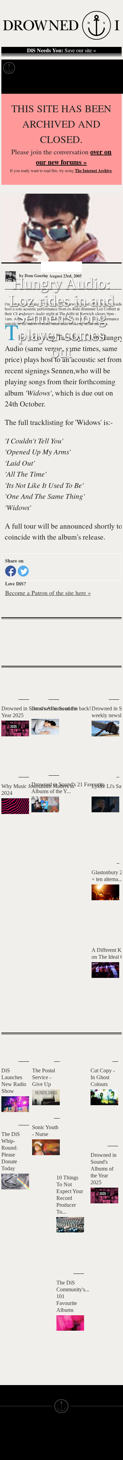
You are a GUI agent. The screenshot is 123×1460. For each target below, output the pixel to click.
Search (109, 85)
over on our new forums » (73, 157)
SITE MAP (10, 1448)
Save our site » (61, 50)
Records (31, 68)
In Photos (85, 68)
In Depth (57, 68)
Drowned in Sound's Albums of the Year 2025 (104, 1168)
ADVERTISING (75, 1448)
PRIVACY (70, 1442)
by (33, 276)
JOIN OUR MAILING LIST (45, 1439)
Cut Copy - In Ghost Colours (103, 1077)
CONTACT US (44, 1430)
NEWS (6, 1455)
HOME (6, 1442)
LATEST (9, 681)
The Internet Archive (93, 170)
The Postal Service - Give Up (43, 1077)
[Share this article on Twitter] (23, 571)
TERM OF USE (75, 1436)
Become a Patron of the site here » (48, 593)
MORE (106, 1015)
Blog (108, 68)
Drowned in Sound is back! (61, 708)
